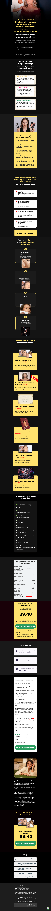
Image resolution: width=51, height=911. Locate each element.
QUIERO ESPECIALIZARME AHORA (25, 626)
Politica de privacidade (31, 905)
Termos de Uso (19, 905)
